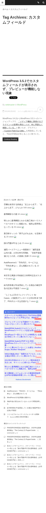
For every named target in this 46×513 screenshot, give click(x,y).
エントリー (11, 312)
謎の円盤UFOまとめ (12, 243)
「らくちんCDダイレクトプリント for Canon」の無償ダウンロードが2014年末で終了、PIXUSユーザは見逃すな (23, 298)
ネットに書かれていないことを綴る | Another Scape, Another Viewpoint (23, 349)
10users (37, 338)
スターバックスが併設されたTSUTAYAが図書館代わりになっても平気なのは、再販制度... (23, 316)
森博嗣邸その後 (10, 214)
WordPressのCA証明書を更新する (19, 397)
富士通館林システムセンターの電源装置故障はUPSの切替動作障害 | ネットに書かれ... (22, 374)
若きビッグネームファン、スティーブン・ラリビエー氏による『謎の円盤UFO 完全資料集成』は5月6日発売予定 (24, 448)
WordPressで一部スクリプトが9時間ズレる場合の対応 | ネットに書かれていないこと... (23, 336)
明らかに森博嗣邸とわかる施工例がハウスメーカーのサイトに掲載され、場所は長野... (22, 368)
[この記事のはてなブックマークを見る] (33, 208)
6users (38, 370)
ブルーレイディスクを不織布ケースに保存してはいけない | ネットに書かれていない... (22, 323)
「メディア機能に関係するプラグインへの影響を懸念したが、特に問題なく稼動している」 (23, 124)
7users (38, 357)
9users (38, 344)
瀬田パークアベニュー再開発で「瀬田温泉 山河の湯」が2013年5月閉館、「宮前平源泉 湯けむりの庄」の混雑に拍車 (23, 252)
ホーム (5, 9)
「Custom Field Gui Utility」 (14, 131)
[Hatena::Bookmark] (23, 380)
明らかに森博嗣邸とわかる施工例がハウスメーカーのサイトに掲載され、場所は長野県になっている (23, 223)
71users (37, 319)
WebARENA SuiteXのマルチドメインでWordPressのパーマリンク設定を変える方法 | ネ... (23, 329)
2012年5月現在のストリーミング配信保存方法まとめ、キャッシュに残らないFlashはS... (22, 361)
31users (37, 325)
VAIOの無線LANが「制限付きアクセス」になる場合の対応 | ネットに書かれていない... (23, 355)
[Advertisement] (23, 49)
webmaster (10, 105)
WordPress (22, 105)
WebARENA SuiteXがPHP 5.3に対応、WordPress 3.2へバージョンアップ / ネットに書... (23, 342)
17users (37, 331)
